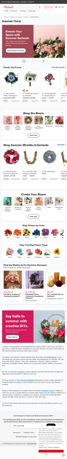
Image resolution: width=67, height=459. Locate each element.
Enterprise (24, 2)
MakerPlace (16, 2)
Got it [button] (51, 451)
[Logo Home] (8, 7)
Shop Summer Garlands (16, 50)
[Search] (39, 7)
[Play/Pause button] (23, 61)
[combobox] (27, 7)
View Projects (12, 337)
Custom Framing (6, 2)
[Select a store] (56, 7)
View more (33, 135)
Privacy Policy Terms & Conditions (49, 447)
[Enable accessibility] (63, 455)
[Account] (59, 7)
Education (31, 2)
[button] (51, 454)
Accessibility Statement (33, 443)
